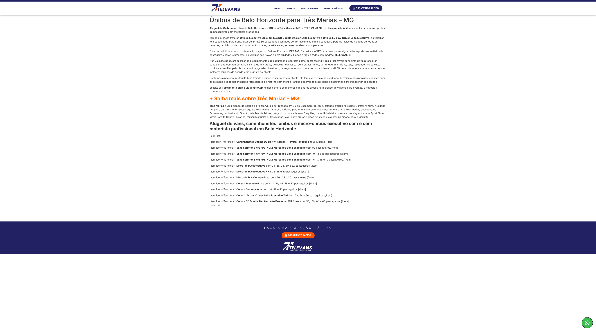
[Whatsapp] (587, 322)
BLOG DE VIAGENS (309, 8)
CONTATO (290, 8)
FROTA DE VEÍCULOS (333, 8)
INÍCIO (277, 8)
